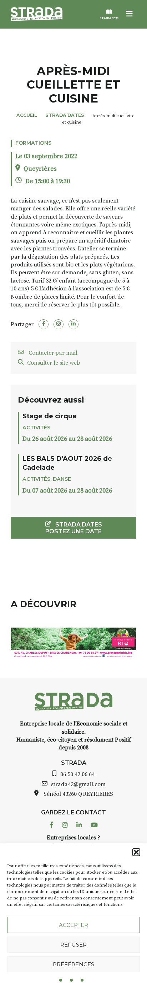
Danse (62, 479)
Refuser (73, 944)
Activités (36, 427)
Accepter (73, 925)
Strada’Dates (64, 115)
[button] (136, 852)
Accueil (26, 115)
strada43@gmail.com (78, 784)
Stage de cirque (49, 416)
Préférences (73, 964)
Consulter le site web (53, 362)
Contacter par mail (52, 352)
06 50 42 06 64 (77, 774)
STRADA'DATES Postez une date (73, 528)
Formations (33, 143)
